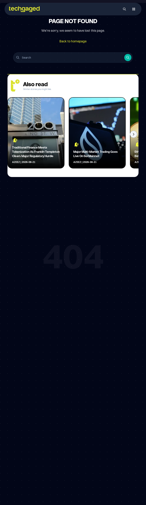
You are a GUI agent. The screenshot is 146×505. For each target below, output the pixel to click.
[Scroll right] (133, 134)
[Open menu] (134, 9)
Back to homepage (73, 41)
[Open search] (124, 9)
